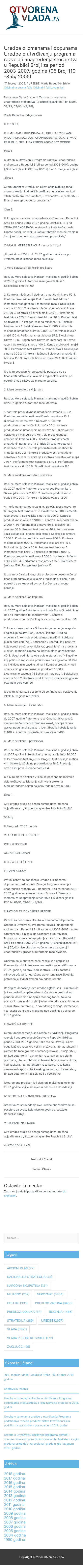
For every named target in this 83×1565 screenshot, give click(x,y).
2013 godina (14, 1495)
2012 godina (14, 1500)
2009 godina (15, 1513)
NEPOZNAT (50, 1294)
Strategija (20, 1320)
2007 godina (14, 1522)
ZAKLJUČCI (18, 1347)
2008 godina (15, 1517)
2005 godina (15, 1530)
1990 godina (14, 1539)
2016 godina (14, 1482)
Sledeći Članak (41, 1169)
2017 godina (14, 1478)
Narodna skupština (27, 1286)
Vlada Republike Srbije (55, 83)
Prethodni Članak (41, 1159)
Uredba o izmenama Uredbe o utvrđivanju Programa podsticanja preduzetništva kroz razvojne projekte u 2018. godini (41, 1403)
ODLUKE (17, 1303)
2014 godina (14, 1491)
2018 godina (14, 1474)
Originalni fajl (41, 87)
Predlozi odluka (24, 1312)
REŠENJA (60, 1312)
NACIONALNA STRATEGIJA (29, 1277)
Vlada (17, 1329)
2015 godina (14, 1487)
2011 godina (14, 1504)
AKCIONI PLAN (20, 1268)
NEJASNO (18, 1294)
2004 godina (15, 1535)
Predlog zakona (54, 1303)
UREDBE (34, 83)
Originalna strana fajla (18, 87)
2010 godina (14, 1509)
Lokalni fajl (57, 87)
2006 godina (15, 1526)
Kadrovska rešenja (16, 1388)
